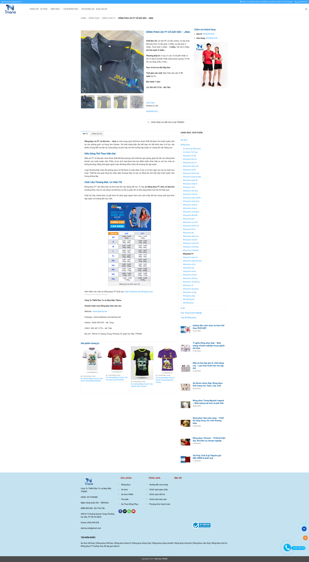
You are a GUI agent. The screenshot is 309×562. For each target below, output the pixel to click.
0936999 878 (152, 111)
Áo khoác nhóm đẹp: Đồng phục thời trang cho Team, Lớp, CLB (208, 384)
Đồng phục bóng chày (191, 173)
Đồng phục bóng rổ (190, 184)
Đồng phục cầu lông (190, 191)
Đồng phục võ (188, 285)
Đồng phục (55, 9)
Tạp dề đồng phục (70, 9)
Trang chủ (34, 9)
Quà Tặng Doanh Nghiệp (191, 313)
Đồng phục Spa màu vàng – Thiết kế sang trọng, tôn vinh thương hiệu (208, 420)
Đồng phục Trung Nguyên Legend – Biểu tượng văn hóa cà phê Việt (208, 401)
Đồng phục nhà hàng (191, 247)
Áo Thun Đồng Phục (129, 504)
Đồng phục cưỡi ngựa (191, 212)
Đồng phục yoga (189, 296)
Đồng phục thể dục (190, 275)
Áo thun (43, 9)
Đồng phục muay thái (191, 243)
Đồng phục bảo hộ (190, 159)
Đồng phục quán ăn (190, 257)
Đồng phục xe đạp (189, 292)
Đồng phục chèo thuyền (192, 198)
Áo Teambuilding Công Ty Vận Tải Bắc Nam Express (142, 385)
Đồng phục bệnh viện (191, 166)
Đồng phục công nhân (191, 201)
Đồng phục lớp (188, 233)
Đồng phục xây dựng (190, 289)
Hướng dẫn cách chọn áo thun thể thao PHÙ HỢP (208, 326)
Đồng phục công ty (190, 208)
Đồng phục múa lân (190, 240)
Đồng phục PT (109, 18)
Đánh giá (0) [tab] (97, 134)
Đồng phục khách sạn (191, 226)
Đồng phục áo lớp (189, 156)
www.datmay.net (100, 311)
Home (83, 18)
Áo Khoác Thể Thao (190, 152)
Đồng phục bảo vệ (189, 163)
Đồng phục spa (188, 268)
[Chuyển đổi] (148, 122)
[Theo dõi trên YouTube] (133, 511)
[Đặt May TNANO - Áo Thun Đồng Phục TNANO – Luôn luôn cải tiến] (14, 9)
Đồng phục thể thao (190, 278)
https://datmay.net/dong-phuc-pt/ (138, 291)
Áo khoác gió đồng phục (192, 149)
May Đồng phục (189, 299)
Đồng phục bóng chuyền (192, 177)
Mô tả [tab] (85, 134)
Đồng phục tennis (189, 271)
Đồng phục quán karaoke (192, 261)
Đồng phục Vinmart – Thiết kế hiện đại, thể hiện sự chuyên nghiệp (209, 439)
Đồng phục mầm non (191, 236)
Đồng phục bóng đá (190, 180)
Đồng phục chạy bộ (190, 194)
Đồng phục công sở (190, 205)
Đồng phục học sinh (190, 222)
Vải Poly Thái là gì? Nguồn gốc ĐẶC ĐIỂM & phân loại (207, 456)
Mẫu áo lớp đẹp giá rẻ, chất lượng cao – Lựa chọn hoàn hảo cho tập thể (208, 365)
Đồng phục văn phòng (191, 282)
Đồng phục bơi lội (189, 170)
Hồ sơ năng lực (88, 9)
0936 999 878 (299, 548)
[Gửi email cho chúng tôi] (125, 511)
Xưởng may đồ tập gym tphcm (106, 546)
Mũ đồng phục (188, 303)
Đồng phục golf (188, 219)
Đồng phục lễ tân (189, 229)
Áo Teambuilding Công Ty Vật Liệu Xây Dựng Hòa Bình (117, 378)
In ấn (183, 308)
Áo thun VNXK (127, 494)
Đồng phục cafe (189, 187)
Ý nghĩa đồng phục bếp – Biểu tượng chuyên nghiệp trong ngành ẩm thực (209, 345)
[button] (11, 2)
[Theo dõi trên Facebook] (120, 511)
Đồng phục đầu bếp (190, 215)
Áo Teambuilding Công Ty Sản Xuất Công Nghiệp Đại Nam (92, 380)
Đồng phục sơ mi (189, 264)
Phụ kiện (125, 499)
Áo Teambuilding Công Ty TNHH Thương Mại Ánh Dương (165, 380)
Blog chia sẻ (101, 9)
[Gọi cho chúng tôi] (129, 511)
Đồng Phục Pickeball (190, 250)
